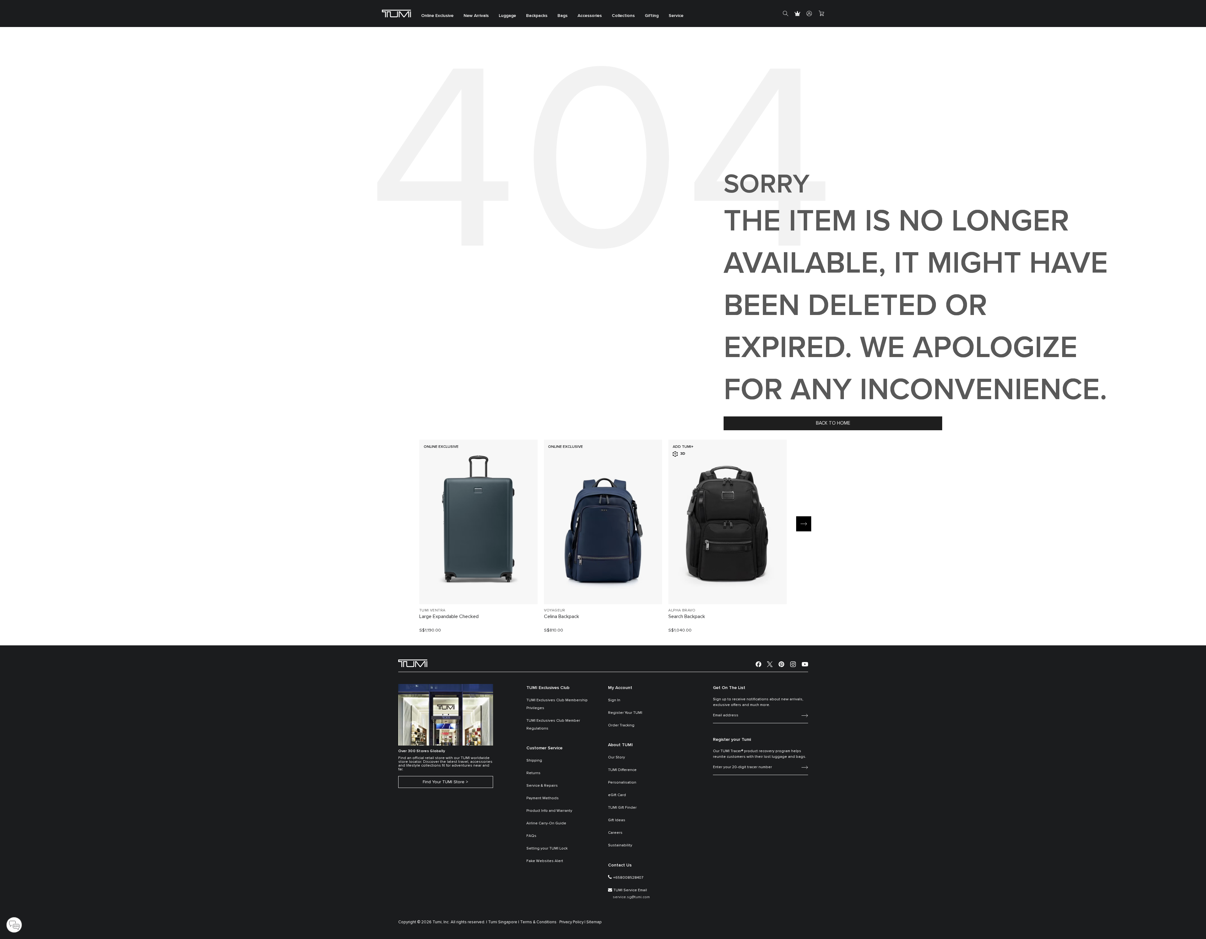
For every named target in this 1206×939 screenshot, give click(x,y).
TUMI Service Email (630, 890)
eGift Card (617, 795)
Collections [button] (623, 16)
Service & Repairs (542, 786)
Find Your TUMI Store (443, 782)
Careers (615, 833)
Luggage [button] (507, 16)
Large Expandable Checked (449, 616)
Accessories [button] (590, 16)
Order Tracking (621, 725)
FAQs (531, 836)
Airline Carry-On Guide (546, 823)
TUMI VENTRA (432, 610)
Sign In (614, 700)
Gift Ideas (616, 820)
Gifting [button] (652, 16)
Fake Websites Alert (544, 861)
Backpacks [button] (536, 16)
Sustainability (620, 845)
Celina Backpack (561, 616)
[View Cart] (821, 13)
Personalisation (622, 782)
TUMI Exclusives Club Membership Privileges (557, 704)
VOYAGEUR (554, 610)
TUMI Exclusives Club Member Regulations (553, 724)
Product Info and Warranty (549, 811)
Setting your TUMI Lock (547, 848)
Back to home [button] (833, 423)
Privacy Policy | (572, 922)
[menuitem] (437, 14)
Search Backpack (686, 616)
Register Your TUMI (625, 713)
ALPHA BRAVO (681, 610)
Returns (533, 773)
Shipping (534, 761)
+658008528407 (628, 878)
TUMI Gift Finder (622, 808)
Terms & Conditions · (539, 922)
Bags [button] (562, 16)
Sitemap (594, 922)
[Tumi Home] (396, 13)
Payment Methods (542, 798)
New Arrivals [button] (476, 16)
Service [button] (676, 16)
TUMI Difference (622, 770)
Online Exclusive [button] (437, 16)
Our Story (616, 757)
